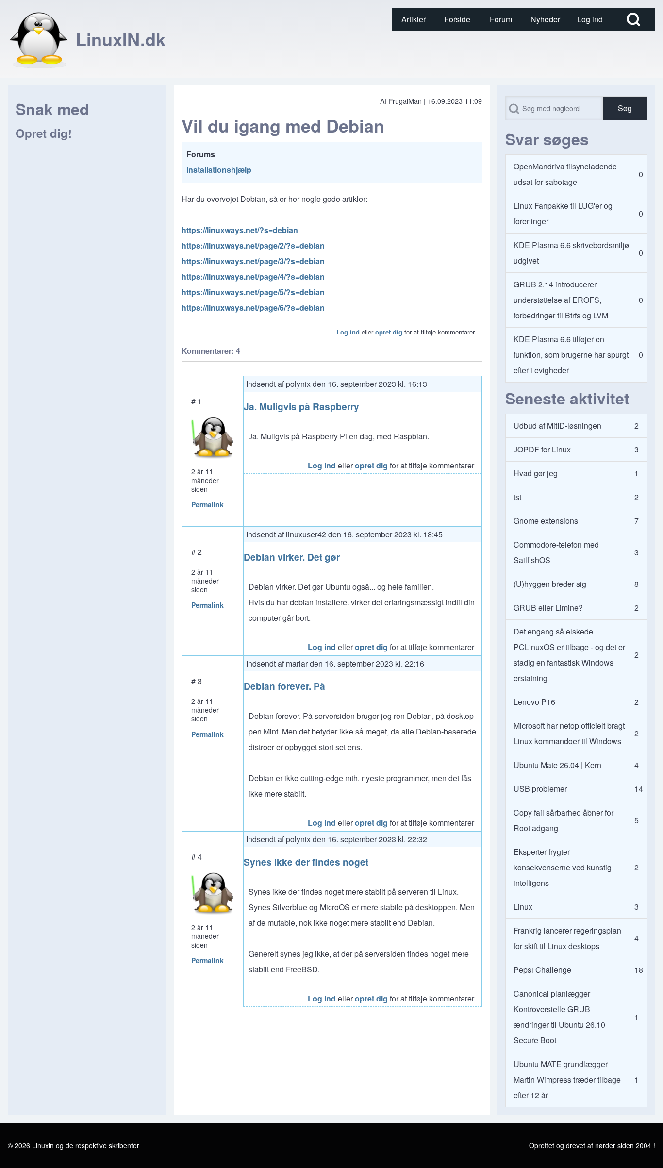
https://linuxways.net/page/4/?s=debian (253, 276)
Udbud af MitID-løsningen (557, 425)
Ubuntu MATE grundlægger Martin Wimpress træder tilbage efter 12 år (567, 1079)
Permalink (207, 504)
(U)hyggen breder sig (550, 583)
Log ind (348, 331)
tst (517, 496)
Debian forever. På (284, 686)
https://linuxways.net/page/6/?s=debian (253, 307)
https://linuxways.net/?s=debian (240, 229)
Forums (200, 154)
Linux (523, 906)
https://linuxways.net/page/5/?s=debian (253, 292)
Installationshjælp (218, 169)
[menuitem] (413, 19)
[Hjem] (39, 39)
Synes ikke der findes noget (306, 861)
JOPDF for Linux (542, 449)
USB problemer (540, 788)
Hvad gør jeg (536, 473)
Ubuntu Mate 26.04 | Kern (557, 764)
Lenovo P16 (534, 701)
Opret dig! (44, 133)
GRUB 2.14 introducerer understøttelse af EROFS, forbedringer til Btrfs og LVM (561, 300)
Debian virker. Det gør (292, 557)
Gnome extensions (546, 520)
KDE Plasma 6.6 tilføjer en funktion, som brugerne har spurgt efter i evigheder (571, 355)
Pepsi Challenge (542, 969)
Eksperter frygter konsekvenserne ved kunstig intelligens (563, 867)
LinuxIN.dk (121, 39)
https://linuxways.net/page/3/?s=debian (253, 261)
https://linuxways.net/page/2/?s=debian (253, 245)
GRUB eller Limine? (548, 607)
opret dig (388, 331)
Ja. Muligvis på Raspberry (301, 406)
